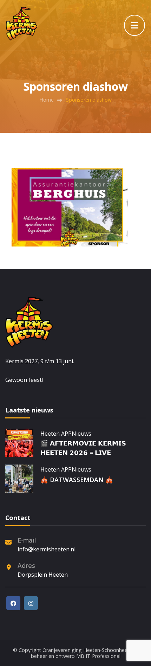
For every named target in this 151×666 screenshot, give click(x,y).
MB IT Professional (98, 656)
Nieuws (81, 433)
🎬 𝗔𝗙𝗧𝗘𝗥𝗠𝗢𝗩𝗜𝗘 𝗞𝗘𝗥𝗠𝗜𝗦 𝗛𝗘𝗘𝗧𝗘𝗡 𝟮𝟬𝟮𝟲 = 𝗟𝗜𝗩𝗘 (83, 448)
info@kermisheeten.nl (47, 549)
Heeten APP (56, 433)
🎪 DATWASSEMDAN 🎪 (76, 479)
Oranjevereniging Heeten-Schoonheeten (88, 650)
